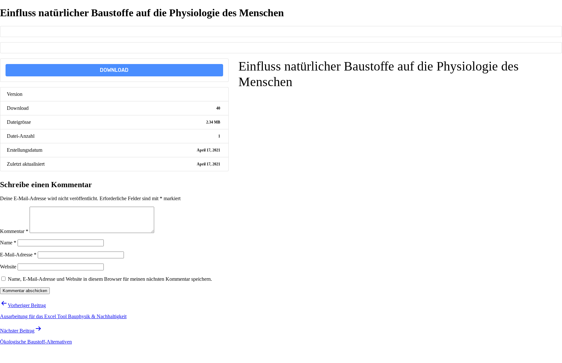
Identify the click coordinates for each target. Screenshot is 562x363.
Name (8, 242)
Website (8, 266)
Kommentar (14, 231)
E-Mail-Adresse (18, 254)
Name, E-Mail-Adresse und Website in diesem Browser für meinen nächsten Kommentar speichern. (110, 279)
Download (114, 70)
